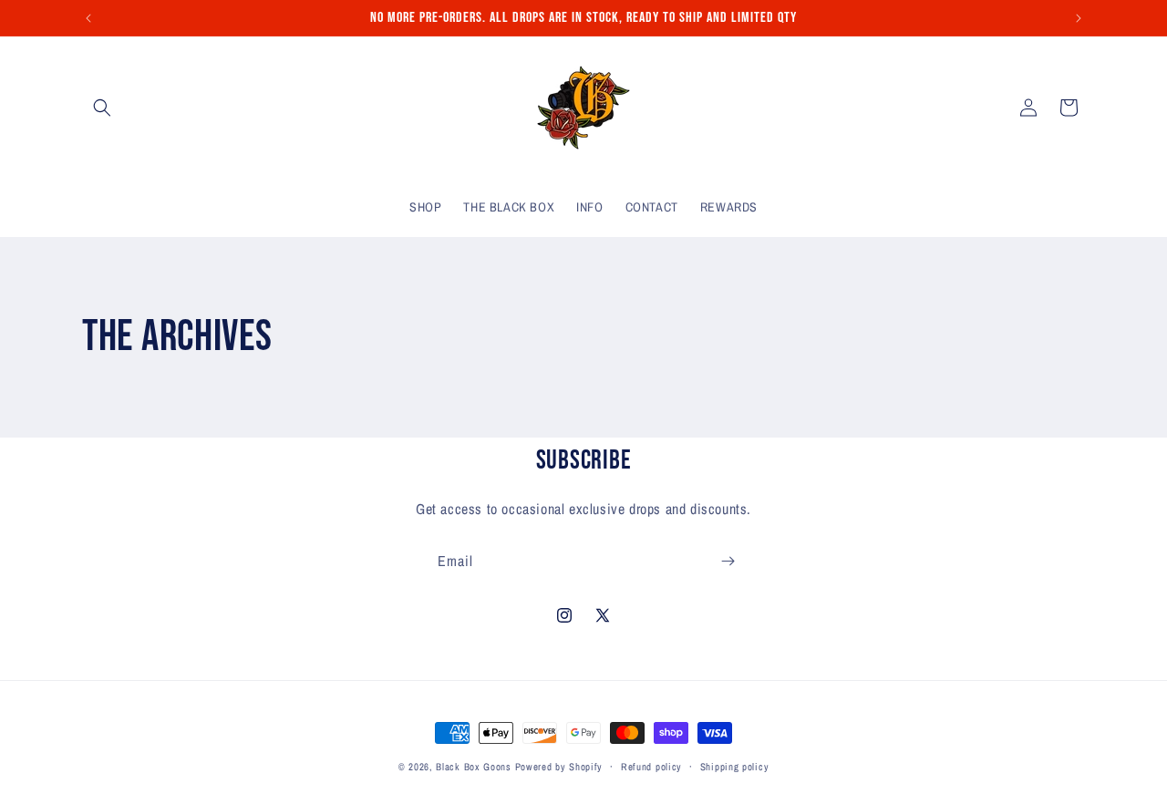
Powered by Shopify (559, 766)
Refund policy (651, 766)
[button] (102, 108)
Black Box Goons (473, 766)
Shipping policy (734, 766)
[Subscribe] (727, 561)
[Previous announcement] (88, 18)
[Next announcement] (1079, 18)
